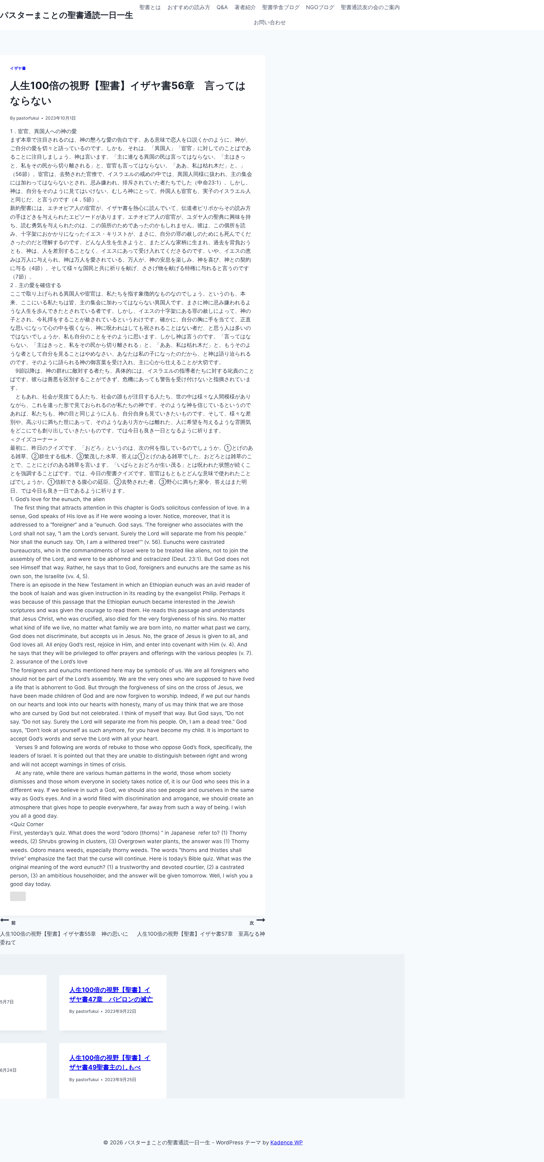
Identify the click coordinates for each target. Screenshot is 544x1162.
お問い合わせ (270, 22)
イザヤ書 (18, 68)
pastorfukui (27, 118)
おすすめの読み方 (188, 7)
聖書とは (150, 7)
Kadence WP (286, 1142)
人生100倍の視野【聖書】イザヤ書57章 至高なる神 (201, 928)
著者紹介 (245, 7)
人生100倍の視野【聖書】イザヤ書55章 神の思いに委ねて (64, 932)
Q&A (222, 7)
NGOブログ (320, 7)
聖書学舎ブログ (281, 7)
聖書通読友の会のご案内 (370, 7)
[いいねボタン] (18, 896)
